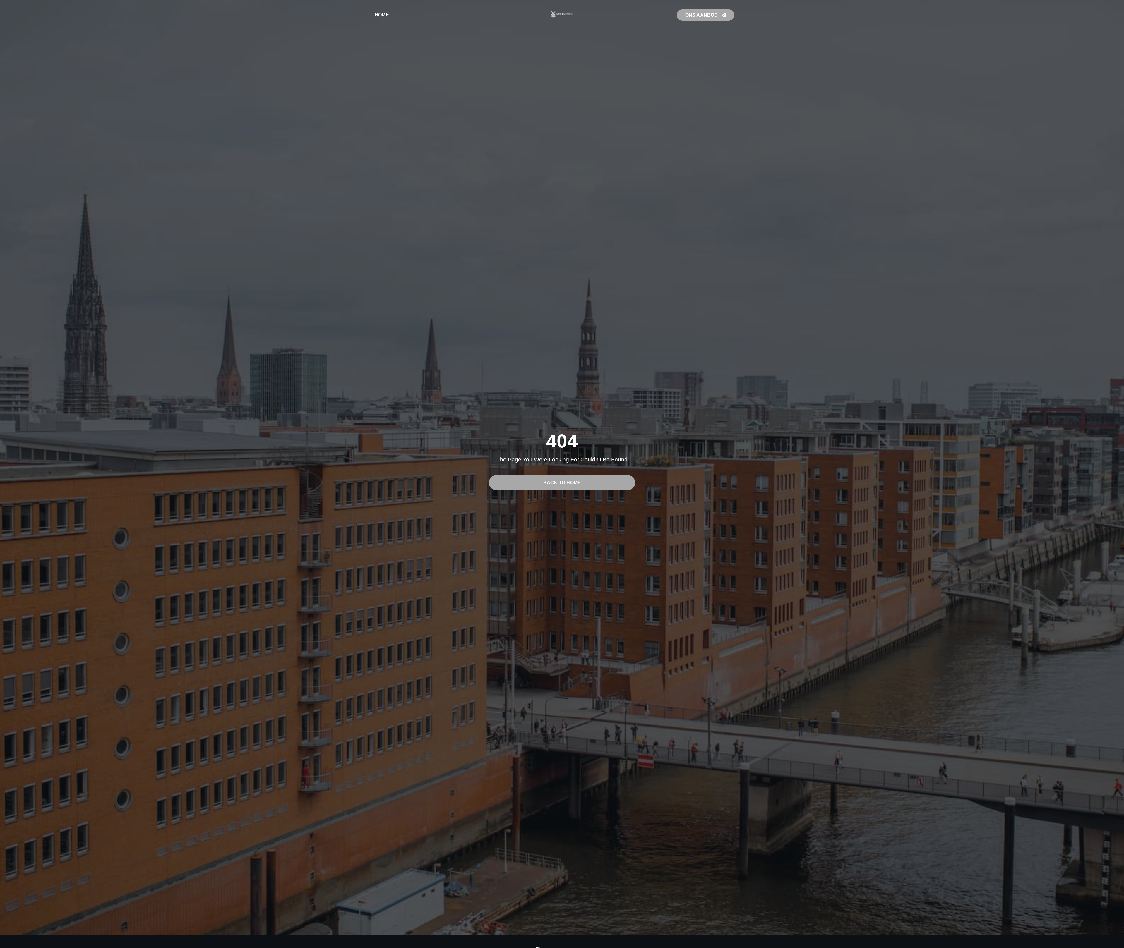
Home (382, 14)
